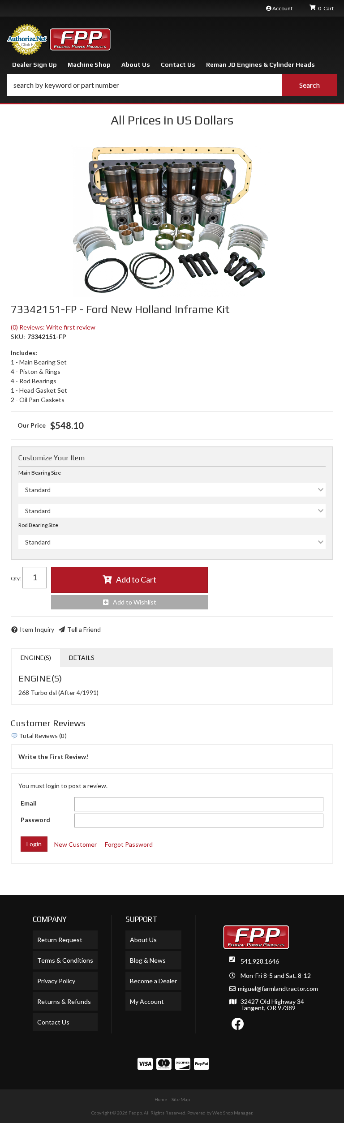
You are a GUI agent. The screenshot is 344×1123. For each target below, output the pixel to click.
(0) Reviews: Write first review (53, 327)
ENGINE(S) (36, 657)
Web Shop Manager (232, 1112)
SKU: (18, 336)
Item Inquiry (37, 629)
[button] (172, 85)
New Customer (75, 844)
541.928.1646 (260, 961)
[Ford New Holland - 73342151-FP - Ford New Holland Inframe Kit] (172, 221)
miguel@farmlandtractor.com (278, 989)
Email (29, 803)
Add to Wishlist (134, 602)
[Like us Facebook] (238, 1026)
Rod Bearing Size (38, 525)
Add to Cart (136, 579)
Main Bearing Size (39, 472)
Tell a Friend (84, 629)
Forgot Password (129, 844)
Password (35, 819)
